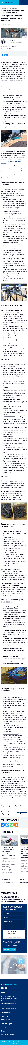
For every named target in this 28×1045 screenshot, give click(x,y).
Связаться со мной (9, 949)
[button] (26, 2)
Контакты (4, 1016)
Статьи (3, 1027)
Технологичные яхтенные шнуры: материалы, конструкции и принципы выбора (9, 851)
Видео (3, 1031)
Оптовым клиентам (8, 1009)
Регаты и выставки (8, 1034)
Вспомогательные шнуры (8, 1003)
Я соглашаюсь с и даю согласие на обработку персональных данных (12, 943)
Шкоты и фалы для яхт (8, 996)
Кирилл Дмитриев (12, 40)
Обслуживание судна (6, 24)
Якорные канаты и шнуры (9, 1001)
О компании (5, 1012)
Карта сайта (5, 1020)
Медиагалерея (6, 1024)
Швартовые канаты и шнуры (9, 998)
